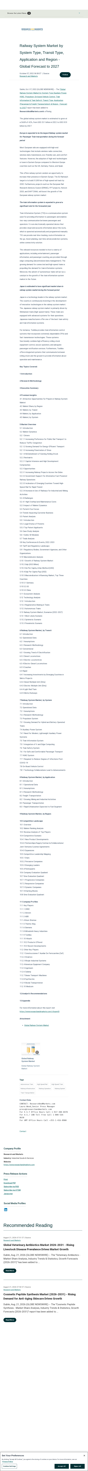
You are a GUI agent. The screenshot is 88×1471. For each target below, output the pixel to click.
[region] (44, 1461)
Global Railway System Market (36, 1025)
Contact (23, 1131)
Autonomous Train (27, 1084)
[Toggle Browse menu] (79, 13)
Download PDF (10, 1183)
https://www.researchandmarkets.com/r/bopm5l (39, 1011)
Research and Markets (29, 76)
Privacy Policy (7, 1461)
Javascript (8, 1194)
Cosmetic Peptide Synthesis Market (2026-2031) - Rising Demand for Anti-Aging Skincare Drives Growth (39, 1296)
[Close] (84, 1455)
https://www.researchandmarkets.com (19, 1165)
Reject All (77, 1466)
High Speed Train (57, 1084)
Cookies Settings (9, 1466)
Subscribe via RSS (11, 1186)
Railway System (60, 1088)
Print (6, 1179)
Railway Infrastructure (28, 1088)
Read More (10, 1271)
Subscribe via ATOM (12, 1190)
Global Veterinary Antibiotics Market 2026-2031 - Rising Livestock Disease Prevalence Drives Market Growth (38, 1247)
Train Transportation (27, 1093)
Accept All (62, 1466)
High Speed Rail (42, 1084)
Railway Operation (45, 1088)
